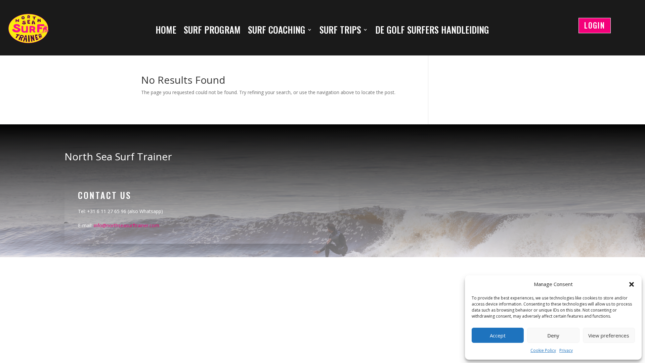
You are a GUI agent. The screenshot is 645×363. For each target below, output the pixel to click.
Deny (553, 335)
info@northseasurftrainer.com (126, 225)
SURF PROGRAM (212, 31)
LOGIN (594, 25)
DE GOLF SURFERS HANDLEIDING (432, 31)
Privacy (566, 350)
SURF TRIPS (340, 31)
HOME (166, 31)
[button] (631, 284)
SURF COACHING (276, 31)
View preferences (608, 335)
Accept (498, 335)
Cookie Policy (543, 350)
